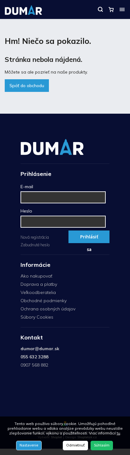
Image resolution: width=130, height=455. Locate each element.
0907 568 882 (34, 365)
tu (118, 433)
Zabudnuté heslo (35, 244)
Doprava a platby (39, 284)
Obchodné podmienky (44, 300)
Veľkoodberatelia (38, 292)
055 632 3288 (34, 357)
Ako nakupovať (36, 276)
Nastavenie (29, 445)
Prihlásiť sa (89, 238)
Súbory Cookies (37, 317)
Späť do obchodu (26, 85)
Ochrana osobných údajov (48, 309)
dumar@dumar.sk (40, 348)
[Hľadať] (100, 9)
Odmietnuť (75, 445)
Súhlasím (101, 445)
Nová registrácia (35, 237)
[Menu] (122, 9)
